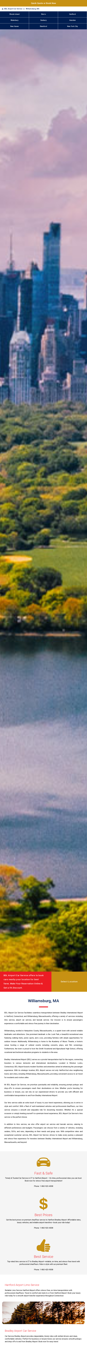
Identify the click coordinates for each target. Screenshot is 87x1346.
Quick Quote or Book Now (43, 3)
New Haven (14, 26)
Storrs (43, 14)
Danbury (43, 20)
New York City (72, 26)
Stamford (43, 26)
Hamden (72, 20)
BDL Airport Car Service (13, 9)
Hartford (72, 14)
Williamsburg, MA (32, 9)
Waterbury (14, 20)
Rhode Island (14, 14)
